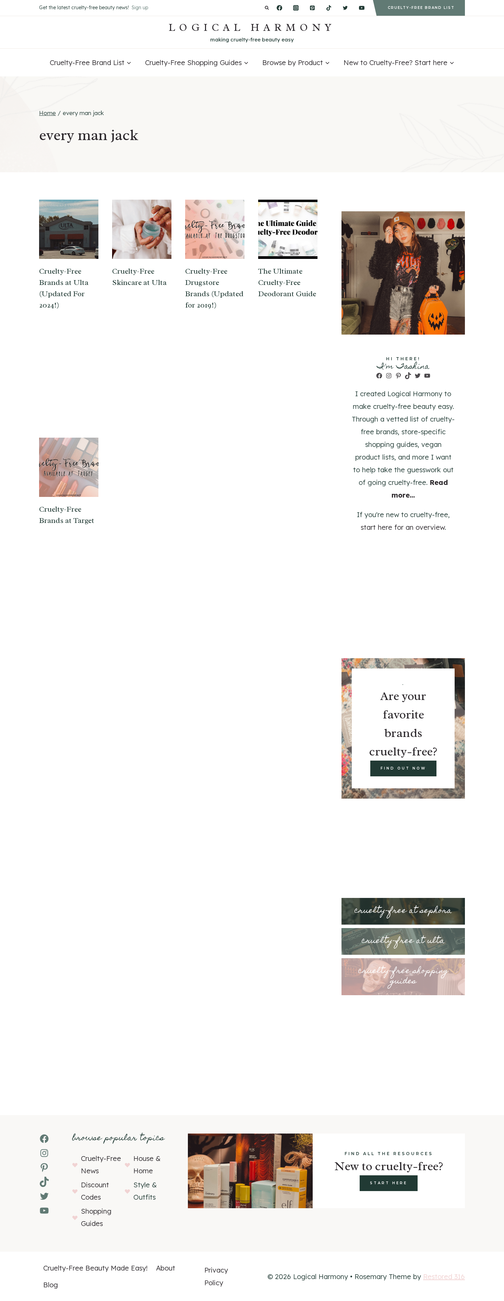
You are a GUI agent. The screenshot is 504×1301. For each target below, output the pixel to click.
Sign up (140, 7)
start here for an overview (403, 527)
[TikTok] (328, 7)
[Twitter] (345, 7)
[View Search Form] (267, 8)
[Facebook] (279, 7)
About (165, 1268)
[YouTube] (361, 7)
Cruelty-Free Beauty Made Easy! (95, 1268)
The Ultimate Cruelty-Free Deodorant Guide (287, 282)
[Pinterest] (312, 7)
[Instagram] (295, 7)
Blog (50, 1284)
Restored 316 (444, 1276)
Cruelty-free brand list (421, 7)
